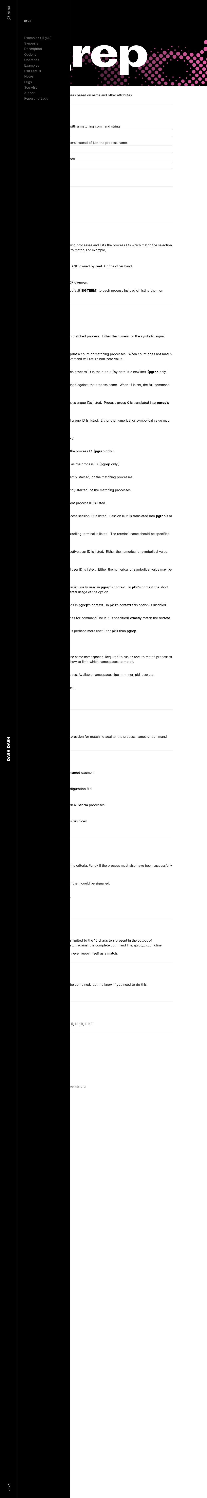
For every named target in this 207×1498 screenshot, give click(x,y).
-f (130, 385)
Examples (31, 65)
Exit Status (32, 71)
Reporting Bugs (36, 98)
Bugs (28, 82)
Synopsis (31, 43)
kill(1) (79, 1024)
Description (33, 49)
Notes (28, 76)
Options (30, 54)
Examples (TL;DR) (38, 38)
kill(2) (89, 1024)
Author (29, 93)
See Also (31, 87)
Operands (31, 60)
